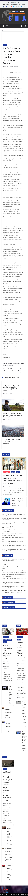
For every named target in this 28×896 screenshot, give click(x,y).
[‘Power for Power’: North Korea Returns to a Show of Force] (5, 695)
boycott (11, 183)
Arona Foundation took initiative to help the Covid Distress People (7, 654)
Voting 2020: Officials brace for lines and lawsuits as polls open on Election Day (12, 371)
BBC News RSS (8, 555)
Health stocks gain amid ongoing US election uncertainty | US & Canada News (12, 388)
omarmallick (15, 66)
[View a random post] (24, 26)
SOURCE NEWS (6, 357)
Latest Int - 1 (5, 637)
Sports (19, 639)
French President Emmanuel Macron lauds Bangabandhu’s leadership (8, 711)
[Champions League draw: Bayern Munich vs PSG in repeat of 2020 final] (22, 631)
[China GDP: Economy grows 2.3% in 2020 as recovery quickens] (13, 426)
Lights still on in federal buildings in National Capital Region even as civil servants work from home (7, 786)
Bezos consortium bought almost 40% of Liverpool (14, 590)
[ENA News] (3, 26)
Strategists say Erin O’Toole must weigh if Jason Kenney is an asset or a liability (9, 833)
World (4, 642)
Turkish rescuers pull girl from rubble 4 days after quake (13, 364)
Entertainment (6, 472)
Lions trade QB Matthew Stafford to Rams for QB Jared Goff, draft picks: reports (24, 740)
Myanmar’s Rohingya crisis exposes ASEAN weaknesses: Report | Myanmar (12, 415)
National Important (7, 639)
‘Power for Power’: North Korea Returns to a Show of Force (10, 692)
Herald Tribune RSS (9, 602)
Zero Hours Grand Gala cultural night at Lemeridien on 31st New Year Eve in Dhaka (13, 479)
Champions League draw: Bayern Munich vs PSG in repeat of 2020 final (21, 651)
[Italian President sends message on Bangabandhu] (3, 726)
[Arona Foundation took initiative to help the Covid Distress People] (8, 631)
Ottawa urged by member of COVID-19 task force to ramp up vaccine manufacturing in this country (8, 853)
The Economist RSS (9, 607)
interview (12, 197)
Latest (5, 44)
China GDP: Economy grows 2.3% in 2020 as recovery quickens (12, 441)
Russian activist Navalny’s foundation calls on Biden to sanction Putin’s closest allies (18, 501)
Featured (13, 472)
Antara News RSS (8, 510)
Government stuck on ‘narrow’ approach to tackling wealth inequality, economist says (9, 871)
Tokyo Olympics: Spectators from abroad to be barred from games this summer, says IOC (21, 691)
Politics (4, 768)
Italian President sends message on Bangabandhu (9, 724)
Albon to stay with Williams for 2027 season (12, 592)
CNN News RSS (8, 597)
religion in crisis (9, 176)
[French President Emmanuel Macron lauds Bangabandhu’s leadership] (3, 712)
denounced (10, 320)
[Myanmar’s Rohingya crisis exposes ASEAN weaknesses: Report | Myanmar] (13, 400)
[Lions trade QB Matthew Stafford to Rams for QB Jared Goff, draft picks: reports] (18, 742)
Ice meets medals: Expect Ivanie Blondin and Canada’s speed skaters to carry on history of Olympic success (24, 713)
